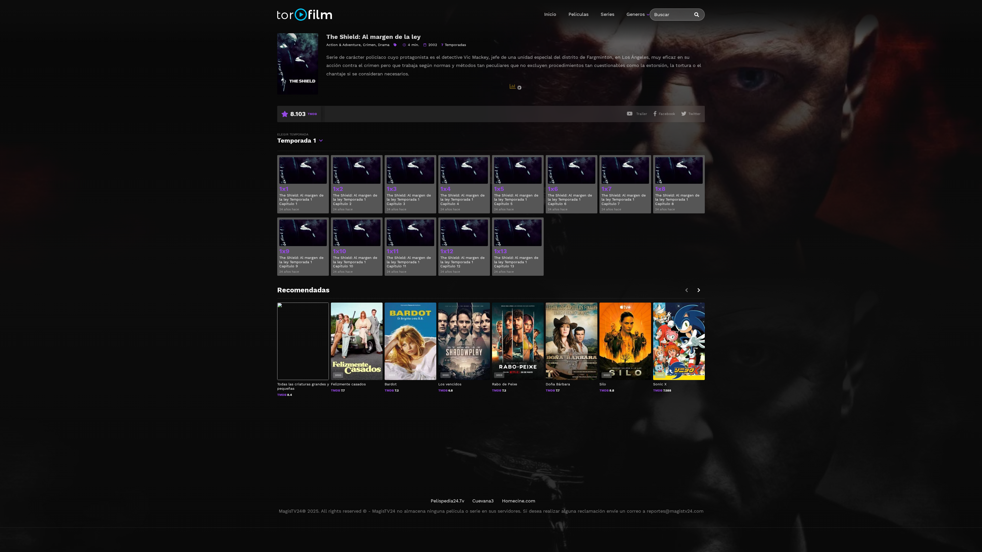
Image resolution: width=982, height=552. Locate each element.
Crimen (369, 45)
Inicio (550, 14)
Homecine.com (518, 500)
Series (607, 14)
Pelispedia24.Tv (447, 500)
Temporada (296, 138)
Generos (636, 14)
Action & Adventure (343, 45)
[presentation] (699, 290)
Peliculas (578, 14)
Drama (383, 45)
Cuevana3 (483, 500)
